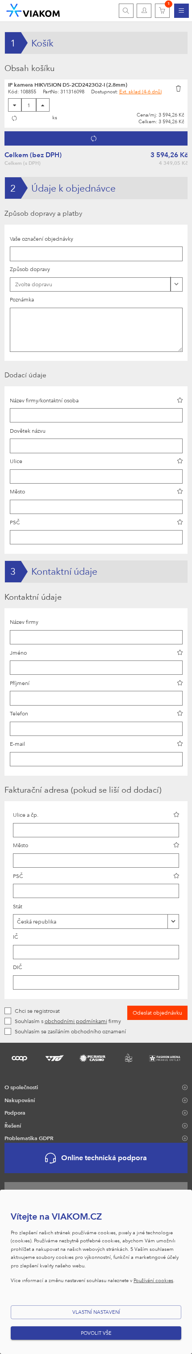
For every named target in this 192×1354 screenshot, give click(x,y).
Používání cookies (153, 1280)
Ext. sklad (140, 91)
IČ (15, 936)
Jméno (18, 652)
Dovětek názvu (28, 430)
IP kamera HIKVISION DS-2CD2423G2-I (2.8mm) (67, 84)
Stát (17, 906)
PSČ (15, 522)
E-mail (17, 743)
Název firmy (24, 621)
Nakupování (19, 1099)
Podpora (14, 1112)
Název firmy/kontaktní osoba (44, 400)
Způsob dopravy (30, 268)
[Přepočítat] (14, 118)
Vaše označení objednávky (41, 238)
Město (17, 491)
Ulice (16, 460)
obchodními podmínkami (76, 1020)
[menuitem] (181, 11)
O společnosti (21, 1087)
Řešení (12, 1125)
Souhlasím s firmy (68, 1020)
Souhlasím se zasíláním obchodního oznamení (70, 1031)
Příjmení (19, 682)
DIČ (17, 966)
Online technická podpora (104, 1157)
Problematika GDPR (29, 1137)
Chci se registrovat (37, 1010)
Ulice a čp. (25, 814)
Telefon (19, 713)
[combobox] (96, 921)
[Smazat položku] (178, 88)
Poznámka (22, 299)
